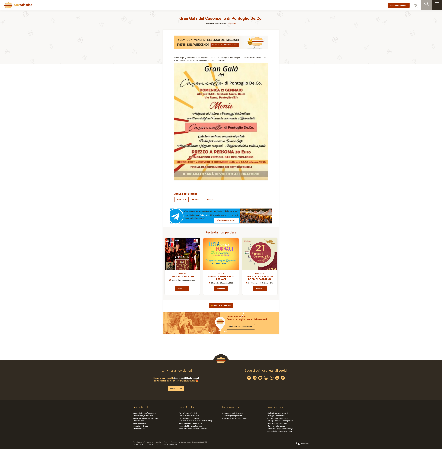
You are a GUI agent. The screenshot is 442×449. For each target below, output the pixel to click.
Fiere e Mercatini (186, 407)
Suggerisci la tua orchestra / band (280, 431)
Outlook (182, 199)
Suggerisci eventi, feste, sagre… (145, 413)
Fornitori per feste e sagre (277, 426)
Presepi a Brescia (140, 423)
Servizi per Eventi (275, 407)
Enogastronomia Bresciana (233, 413)
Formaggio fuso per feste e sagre (235, 418)
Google (197, 199)
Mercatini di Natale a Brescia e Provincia (193, 429)
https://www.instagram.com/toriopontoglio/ (208, 60)
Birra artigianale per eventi (233, 416)
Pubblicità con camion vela (277, 423)
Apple (210, 199)
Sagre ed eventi (140, 407)
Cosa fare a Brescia (141, 426)
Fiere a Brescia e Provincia (188, 413)
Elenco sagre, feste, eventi (143, 416)
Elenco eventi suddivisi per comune (146, 418)
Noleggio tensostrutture (276, 416)
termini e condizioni (168, 444)
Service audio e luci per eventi (278, 418)
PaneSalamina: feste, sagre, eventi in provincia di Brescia (17, 5)
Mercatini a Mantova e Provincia (190, 426)
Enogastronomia (230, 407)
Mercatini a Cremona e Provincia (190, 423)
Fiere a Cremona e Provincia (189, 416)
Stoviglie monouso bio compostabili (280, 421)
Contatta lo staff (140, 429)
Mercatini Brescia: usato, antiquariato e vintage (195, 421)
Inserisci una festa (398, 5)
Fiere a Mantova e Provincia (189, 418)
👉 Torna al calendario (221, 306)
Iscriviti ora (176, 388)
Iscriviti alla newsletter (240, 327)
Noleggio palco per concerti (278, 413)
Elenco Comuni (139, 421)
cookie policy (153, 444)
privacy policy (139, 444)
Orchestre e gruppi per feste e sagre (280, 429)
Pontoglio (232, 23)
